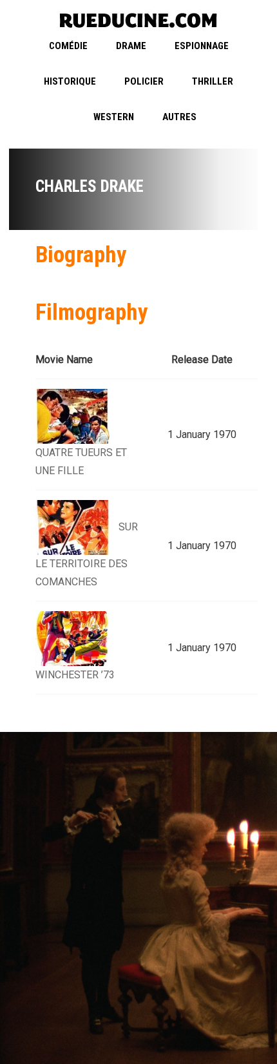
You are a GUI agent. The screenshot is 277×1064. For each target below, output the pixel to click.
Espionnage (202, 46)
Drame (131, 46)
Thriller (212, 81)
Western (113, 117)
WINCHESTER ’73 (75, 675)
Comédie (68, 46)
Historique (70, 81)
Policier (144, 81)
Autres (179, 117)
